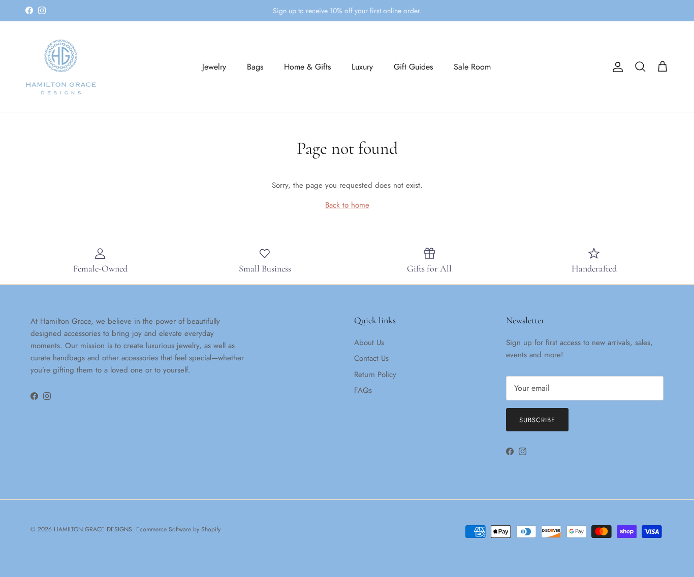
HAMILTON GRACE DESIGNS (93, 529)
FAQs (363, 390)
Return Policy (375, 374)
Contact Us (371, 358)
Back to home (347, 205)
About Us (369, 342)
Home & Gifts (307, 67)
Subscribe (537, 420)
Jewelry (214, 67)
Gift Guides (413, 67)
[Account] (616, 67)
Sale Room (472, 67)
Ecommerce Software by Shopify (178, 529)
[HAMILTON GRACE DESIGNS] (61, 67)
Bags (255, 67)
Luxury (362, 67)
